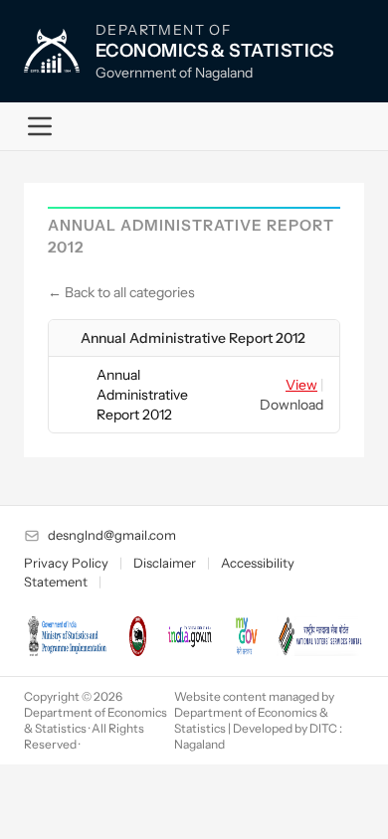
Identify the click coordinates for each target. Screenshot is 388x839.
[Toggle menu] (40, 126)
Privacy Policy (66, 563)
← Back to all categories (121, 292)
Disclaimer (164, 563)
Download (291, 405)
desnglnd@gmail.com (112, 535)
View (301, 385)
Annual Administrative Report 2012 (193, 338)
